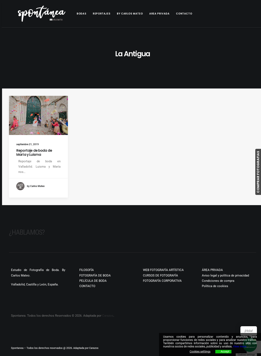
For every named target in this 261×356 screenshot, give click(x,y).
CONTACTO (87, 286)
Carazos (107, 315)
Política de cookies (215, 286)
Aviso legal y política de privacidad (225, 275)
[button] (38, 115)
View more (239, 346)
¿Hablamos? (27, 232)
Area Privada (159, 13)
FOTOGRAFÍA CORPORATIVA (162, 281)
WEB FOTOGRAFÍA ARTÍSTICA (163, 270)
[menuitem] (83, 13)
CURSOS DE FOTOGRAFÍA (160, 275)
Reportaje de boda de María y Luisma (34, 152)
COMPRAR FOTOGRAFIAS (258, 172)
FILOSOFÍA (86, 270)
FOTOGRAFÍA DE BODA (95, 275)
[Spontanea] (42, 14)
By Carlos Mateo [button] (130, 13)
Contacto (184, 13)
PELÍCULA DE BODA (93, 281)
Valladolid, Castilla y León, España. (35, 284)
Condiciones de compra (218, 281)
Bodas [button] (81, 13)
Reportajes (101, 13)
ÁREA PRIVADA (212, 270)
